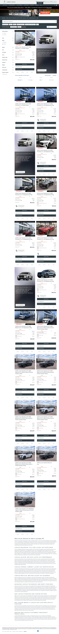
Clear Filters (24, 26)
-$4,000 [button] (33, 55)
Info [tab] (29, 50)
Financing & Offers (19, 5)
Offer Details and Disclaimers (41, 73)
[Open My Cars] (56, 5)
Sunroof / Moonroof (20, 24)
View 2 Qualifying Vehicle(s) (20, 177)
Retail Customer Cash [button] (18, 55)
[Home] (4, 2)
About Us (37, 5)
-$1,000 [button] (33, 57)
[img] (29, 12)
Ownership (32, 5)
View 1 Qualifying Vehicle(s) (41, 72)
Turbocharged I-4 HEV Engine (30, 24)
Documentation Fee (18, 54)
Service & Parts (26, 5)
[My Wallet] (54, 5)
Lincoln (19, 26)
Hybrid (14, 24)
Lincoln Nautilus (13, 26)
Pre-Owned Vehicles (12, 5)
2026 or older (5, 24)
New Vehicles (5, 5)
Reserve (10, 24)
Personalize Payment (31, 120)
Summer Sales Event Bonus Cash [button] (20, 57)
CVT (37, 24)
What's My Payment (19, 68)
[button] (46, 480)
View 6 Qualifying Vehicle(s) (20, 315)
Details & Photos (24, 126)
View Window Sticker (19, 131)
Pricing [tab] (20, 50)
